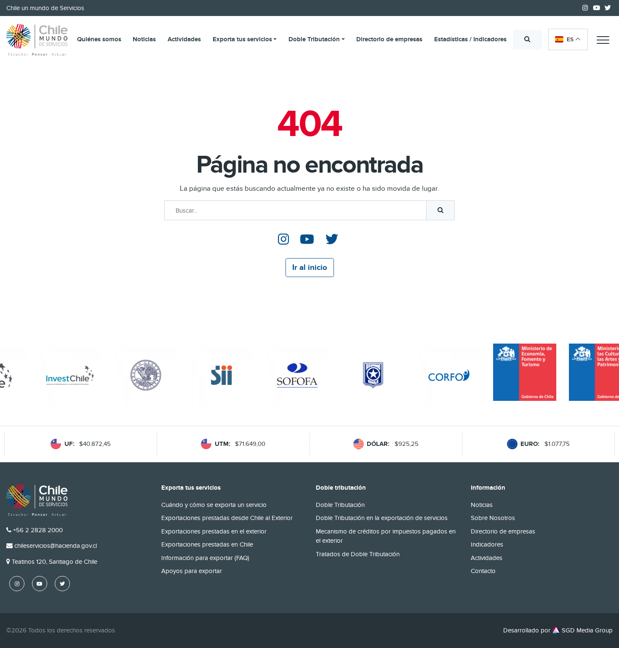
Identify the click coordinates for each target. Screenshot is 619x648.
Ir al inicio (309, 267)
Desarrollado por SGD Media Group (558, 630)
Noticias (144, 39)
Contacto (483, 571)
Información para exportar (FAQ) (205, 558)
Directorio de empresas (389, 39)
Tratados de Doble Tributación (358, 554)
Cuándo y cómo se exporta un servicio (214, 505)
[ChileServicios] (36, 500)
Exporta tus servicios (242, 39)
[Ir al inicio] (36, 40)
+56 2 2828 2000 (38, 530)
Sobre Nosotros (493, 518)
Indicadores (487, 544)
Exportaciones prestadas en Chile (207, 544)
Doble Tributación (314, 39)
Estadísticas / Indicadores (470, 39)
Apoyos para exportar (191, 571)
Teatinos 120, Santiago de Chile (54, 561)
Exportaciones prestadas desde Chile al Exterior (227, 518)
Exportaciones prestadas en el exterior (214, 531)
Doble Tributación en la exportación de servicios (382, 518)
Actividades (184, 39)
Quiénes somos (99, 39)
